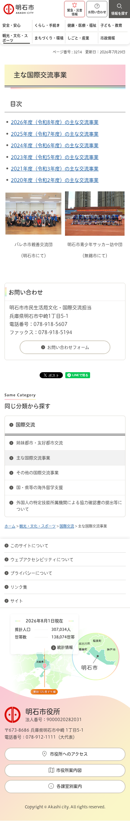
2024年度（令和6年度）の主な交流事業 (55, 145)
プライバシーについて (31, 573)
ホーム (10, 526)
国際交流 (25, 424)
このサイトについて (29, 546)
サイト (17, 601)
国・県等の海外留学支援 (39, 487)
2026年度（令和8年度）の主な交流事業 (55, 122)
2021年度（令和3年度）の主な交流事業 (55, 168)
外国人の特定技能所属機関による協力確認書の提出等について (69, 505)
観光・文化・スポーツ (37, 526)
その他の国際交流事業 (37, 473)
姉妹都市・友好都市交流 (39, 443)
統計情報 (65, 647)
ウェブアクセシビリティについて (41, 559)
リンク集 (18, 587)
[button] (74, 9)
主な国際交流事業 (33, 458)
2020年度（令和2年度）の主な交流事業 (55, 180)
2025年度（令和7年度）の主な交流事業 (55, 134)
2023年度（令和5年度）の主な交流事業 (55, 157)
